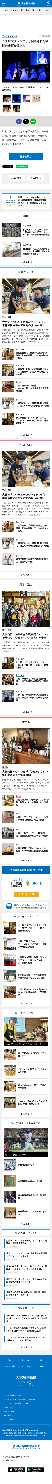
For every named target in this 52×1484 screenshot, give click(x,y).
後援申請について (11, 1415)
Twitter (30, 1384)
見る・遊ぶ (25, 10)
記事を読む (26, 156)
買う (34, 10)
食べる (15, 10)
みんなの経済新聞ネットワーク (26, 1447)
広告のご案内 (9, 1411)
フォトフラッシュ (9, 36)
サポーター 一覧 (26, 894)
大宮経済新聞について (13, 1395)
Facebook (22, 1384)
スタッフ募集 (9, 1419)
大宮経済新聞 (26, 4)
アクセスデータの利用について (16, 1403)
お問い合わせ (9, 1407)
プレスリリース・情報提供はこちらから (19, 1399)
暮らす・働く (44, 10)
